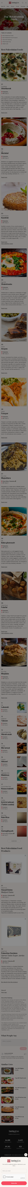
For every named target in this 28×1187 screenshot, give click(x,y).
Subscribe (14, 1183)
